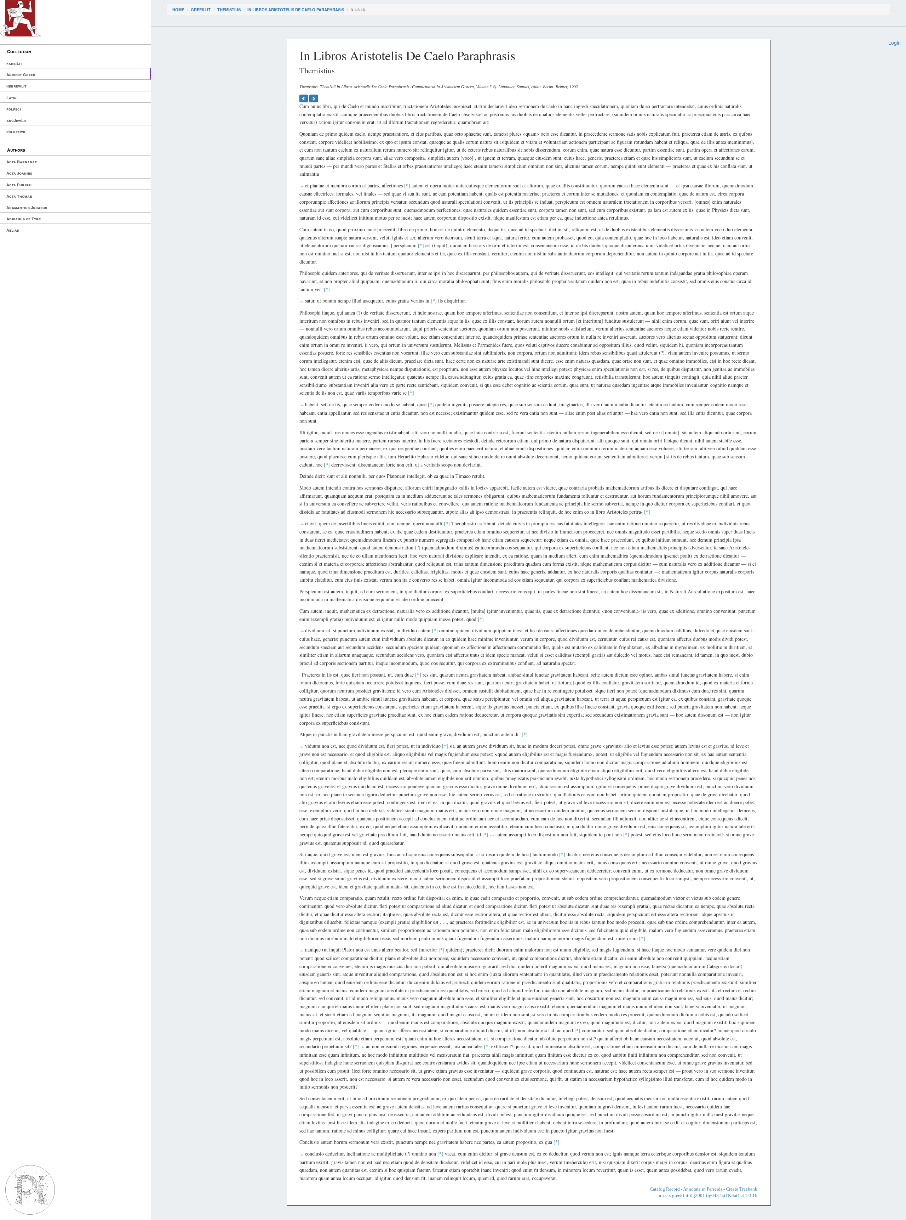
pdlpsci (13, 109)
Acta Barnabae (21, 161)
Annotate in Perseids (702, 1189)
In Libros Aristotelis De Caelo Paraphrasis (295, 9)
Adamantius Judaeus (26, 207)
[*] (407, 185)
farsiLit (14, 63)
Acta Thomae (19, 196)
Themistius (229, 9)
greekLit (201, 9)
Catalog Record (665, 1189)
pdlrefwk (15, 131)
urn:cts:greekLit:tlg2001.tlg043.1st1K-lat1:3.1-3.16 (707, 1195)
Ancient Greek (20, 74)
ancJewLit (16, 120)
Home (178, 9)
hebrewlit (16, 86)
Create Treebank (741, 1189)
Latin (11, 97)
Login (894, 42)
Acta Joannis (19, 173)
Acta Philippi (18, 184)
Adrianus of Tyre (23, 218)
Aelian (12, 230)
